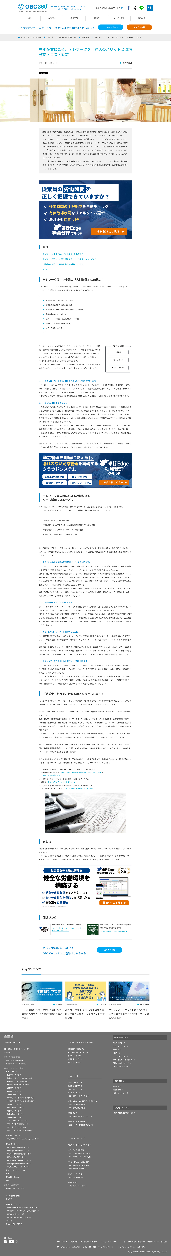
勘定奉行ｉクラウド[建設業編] (17, 1081)
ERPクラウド (119, 17)
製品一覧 (50, 37)
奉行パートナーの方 (75, 1174)
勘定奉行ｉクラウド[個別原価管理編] (19, 1078)
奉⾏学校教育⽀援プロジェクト (80, 1116)
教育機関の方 (72, 1113)
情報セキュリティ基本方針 (157, 1241)
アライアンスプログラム (78, 1185)
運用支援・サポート (13, 1204)
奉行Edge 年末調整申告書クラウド (19, 1163)
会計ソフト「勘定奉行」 (15, 1060)
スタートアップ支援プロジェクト (81, 1125)
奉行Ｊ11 (9, 1180)
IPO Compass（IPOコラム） (78, 1052)
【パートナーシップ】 (77, 1138)
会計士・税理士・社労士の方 (78, 1162)
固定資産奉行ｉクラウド (15, 1094)
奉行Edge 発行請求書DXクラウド (18, 1147)
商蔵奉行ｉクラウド (14, 1104)
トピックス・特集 (74, 1062)
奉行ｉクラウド (11, 1071)
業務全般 (141, 17)
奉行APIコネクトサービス (15, 1188)
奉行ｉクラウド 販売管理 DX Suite (18, 1124)
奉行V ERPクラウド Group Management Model (23, 1139)
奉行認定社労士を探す (77, 1108)
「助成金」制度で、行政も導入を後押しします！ (62, 264)
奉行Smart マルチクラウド (16, 1170)
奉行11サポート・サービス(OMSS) (19, 1217)
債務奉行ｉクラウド (14, 1091)
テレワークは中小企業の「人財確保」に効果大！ (62, 254)
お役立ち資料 (139, 27)
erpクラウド (144, 1004)
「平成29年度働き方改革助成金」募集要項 (77, 788)
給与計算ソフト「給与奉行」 (16, 1063)
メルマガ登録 (110, 27)
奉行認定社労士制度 (76, 1168)
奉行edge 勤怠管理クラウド (67, 37)
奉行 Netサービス (75, 1089)
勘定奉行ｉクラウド (14, 1075)
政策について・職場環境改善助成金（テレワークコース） (81, 772)
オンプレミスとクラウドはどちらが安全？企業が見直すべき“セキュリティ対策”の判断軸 (129, 1014)
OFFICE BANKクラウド (14, 1117)
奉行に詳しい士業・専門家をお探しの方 (82, 1101)
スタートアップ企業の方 (77, 1121)
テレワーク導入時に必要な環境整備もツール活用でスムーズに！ (69, 259)
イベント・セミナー (75, 1056)
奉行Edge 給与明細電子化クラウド (19, 1160)
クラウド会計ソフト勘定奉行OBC (31, 37)
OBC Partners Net (76, 1177)
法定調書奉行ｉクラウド (15, 1114)
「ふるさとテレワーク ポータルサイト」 (61, 782)
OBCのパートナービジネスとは (79, 1145)
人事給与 (51, 17)
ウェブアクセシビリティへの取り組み (132, 1247)
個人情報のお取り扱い (89, 1241)
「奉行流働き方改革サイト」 (51, 775)
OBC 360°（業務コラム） (77, 1049)
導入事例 (9, 1199)
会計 (29, 17)
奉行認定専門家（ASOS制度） (80, 1165)
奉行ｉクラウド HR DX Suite (16, 1127)
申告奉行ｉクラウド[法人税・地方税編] (20, 1098)
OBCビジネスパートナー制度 (80, 1153)
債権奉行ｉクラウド (14, 1088)
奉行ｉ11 (9, 1173)
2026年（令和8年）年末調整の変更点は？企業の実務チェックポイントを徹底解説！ (85, 1014)
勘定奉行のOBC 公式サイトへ (108, 7)
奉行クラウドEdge (12, 1144)
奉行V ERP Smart (12, 1177)
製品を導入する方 (74, 1092)
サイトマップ (62, 1241)
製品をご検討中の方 (75, 1082)
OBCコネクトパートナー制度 (80, 1157)
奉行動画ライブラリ (75, 1059)
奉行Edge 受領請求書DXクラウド (18, 1150)
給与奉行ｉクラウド (14, 1111)
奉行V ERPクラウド (13, 1135)
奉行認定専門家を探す (77, 1104)
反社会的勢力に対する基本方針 (68, 1247)
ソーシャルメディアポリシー (110, 1241)
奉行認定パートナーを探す (79, 1096)
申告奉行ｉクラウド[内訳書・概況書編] (20, 1101)
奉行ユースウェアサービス (16, 1214)
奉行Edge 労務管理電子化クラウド (19, 1154)
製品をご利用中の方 (75, 1086)
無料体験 (9, 1220)
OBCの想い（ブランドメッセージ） (17, 1049)
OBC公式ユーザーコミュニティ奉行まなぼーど (23, 1211)
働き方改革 (85, 37)
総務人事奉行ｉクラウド (15, 1107)
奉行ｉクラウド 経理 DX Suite (17, 1121)
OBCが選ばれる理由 (13, 1196)
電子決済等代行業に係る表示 (134, 1241)
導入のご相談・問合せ (14, 1224)
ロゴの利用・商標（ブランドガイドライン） (99, 1247)
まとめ (45, 269)
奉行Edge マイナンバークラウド (18, 1167)
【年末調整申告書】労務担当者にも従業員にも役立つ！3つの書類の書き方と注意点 (42, 1014)
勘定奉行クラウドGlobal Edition (18, 1085)
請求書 (97, 17)
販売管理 (74, 17)
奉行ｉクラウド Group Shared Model (19, 1130)
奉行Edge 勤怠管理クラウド (16, 1157)
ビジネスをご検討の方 (76, 1150)
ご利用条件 (74, 1241)
